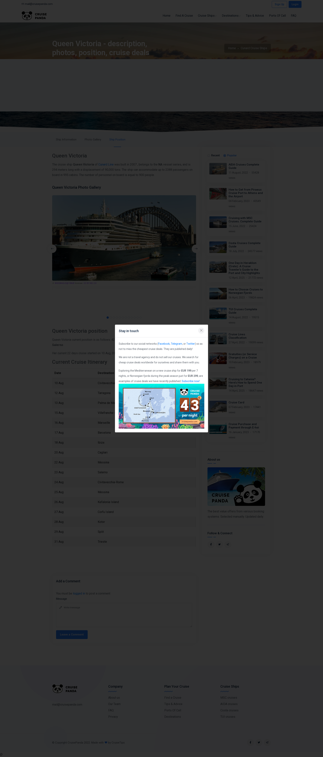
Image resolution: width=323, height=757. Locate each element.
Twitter (190, 343)
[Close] (201, 330)
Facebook (164, 343)
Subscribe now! (191, 381)
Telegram (176, 343)
